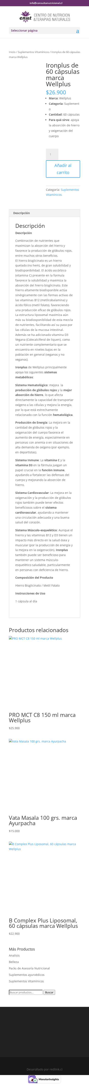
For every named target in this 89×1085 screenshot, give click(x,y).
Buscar (49, 992)
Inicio (12, 52)
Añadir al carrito (62, 169)
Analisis (14, 955)
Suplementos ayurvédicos (26, 975)
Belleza (14, 962)
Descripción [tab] (21, 213)
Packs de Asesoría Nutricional (29, 968)
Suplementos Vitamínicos (33, 52)
